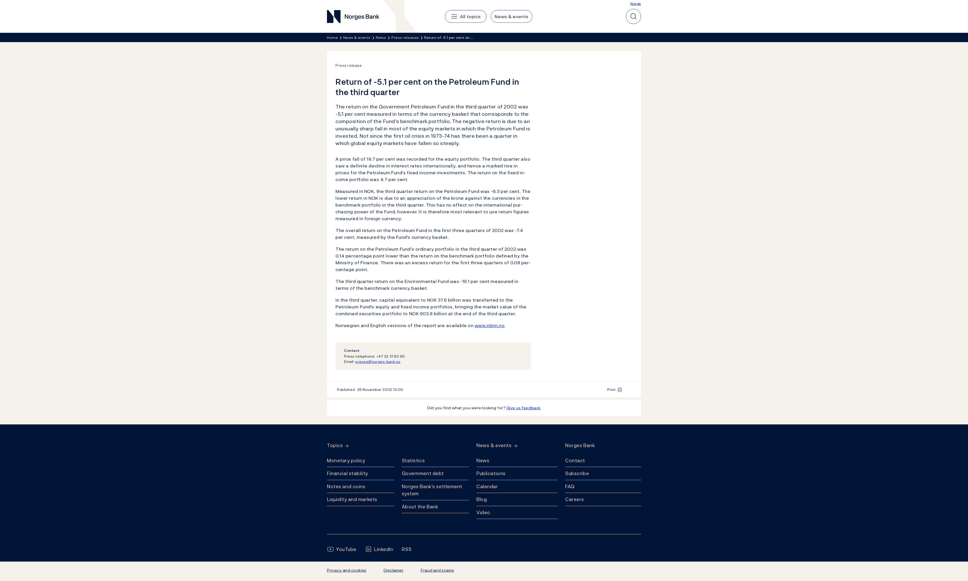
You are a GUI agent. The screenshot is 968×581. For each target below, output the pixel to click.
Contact (575, 460)
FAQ (570, 486)
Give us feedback (523, 407)
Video (483, 512)
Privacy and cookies (347, 570)
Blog (481, 499)
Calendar (487, 486)
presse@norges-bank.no (378, 361)
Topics (335, 445)
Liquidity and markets (352, 499)
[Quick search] (633, 16)
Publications (491, 473)
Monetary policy (346, 460)
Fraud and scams (437, 570)
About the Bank (420, 506)
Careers (574, 499)
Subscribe (577, 473)
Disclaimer (394, 570)
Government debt (423, 473)
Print (611, 389)
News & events (493, 445)
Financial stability (347, 473)
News (482, 460)
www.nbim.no (489, 325)
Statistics (413, 460)
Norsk (635, 3)
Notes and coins (346, 486)
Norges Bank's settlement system (432, 490)
